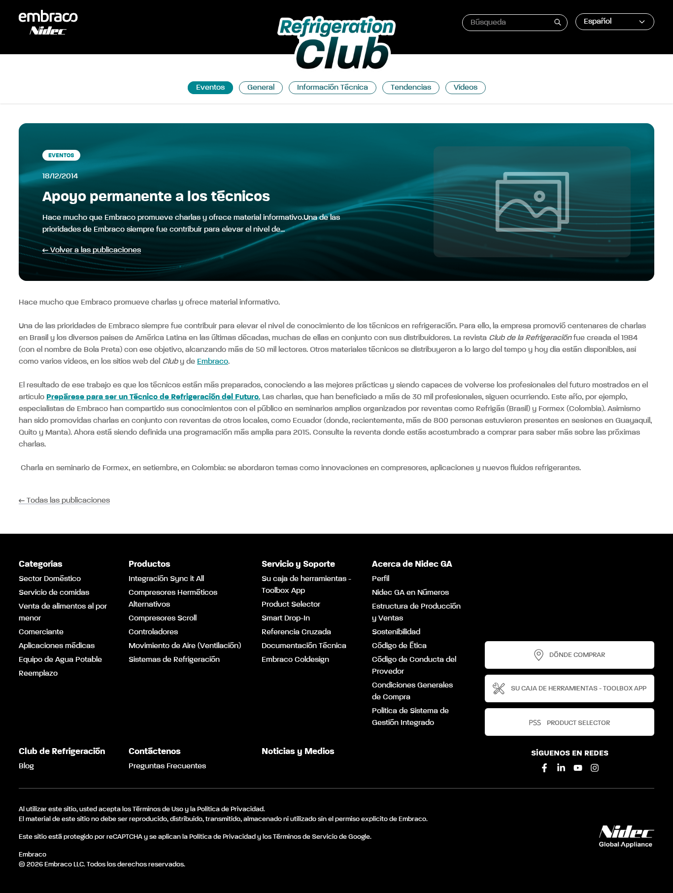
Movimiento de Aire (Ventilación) (185, 646)
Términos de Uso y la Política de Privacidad (198, 809)
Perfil (380, 579)
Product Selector (291, 605)
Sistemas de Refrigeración (174, 660)
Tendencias (411, 88)
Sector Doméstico (50, 579)
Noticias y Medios (298, 751)
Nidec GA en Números (410, 593)
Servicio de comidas (54, 593)
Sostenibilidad (396, 632)
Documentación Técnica (304, 646)
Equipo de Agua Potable (60, 660)
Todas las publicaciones (68, 501)
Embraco (212, 362)
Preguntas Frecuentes (167, 766)
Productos (149, 564)
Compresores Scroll (163, 618)
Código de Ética (399, 646)
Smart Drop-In (286, 618)
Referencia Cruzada (296, 632)
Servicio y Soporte (298, 564)
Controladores (153, 632)
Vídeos (465, 88)
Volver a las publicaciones (95, 250)
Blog (26, 766)
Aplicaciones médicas (57, 646)
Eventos (210, 88)
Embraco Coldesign (295, 660)
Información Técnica (332, 88)
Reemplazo (38, 674)
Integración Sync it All (166, 579)
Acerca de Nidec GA (412, 564)
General (260, 88)
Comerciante (41, 632)
